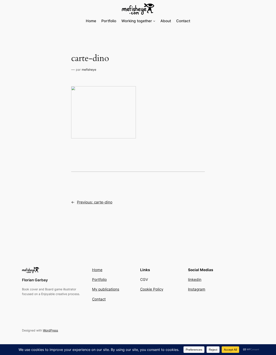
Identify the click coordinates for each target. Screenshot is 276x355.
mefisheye (89, 69)
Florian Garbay (35, 280)
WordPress (50, 330)
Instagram (196, 289)
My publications (105, 289)
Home (97, 270)
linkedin (194, 279)
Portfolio (99, 279)
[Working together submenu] (154, 21)
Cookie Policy (151, 289)
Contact (99, 299)
